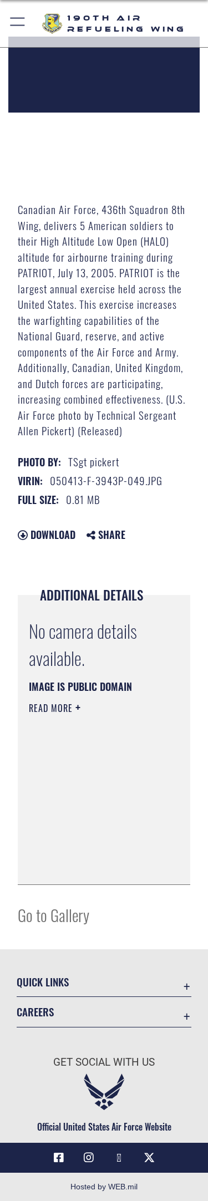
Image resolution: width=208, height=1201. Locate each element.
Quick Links (43, 982)
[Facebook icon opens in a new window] (58, 1157)
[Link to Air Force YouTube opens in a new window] (119, 1157)
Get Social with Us (104, 1062)
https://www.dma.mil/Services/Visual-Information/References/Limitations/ (96, 863)
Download (51, 534)
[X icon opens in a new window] (149, 1157)
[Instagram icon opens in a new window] (88, 1157)
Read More (52, 708)
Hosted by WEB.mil (104, 1186)
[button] (18, 23)
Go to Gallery (53, 915)
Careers (35, 1012)
